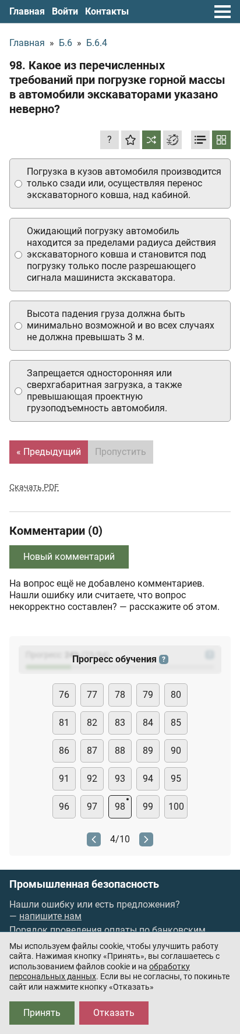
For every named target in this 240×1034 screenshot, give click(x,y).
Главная (27, 11)
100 (176, 806)
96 (64, 806)
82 (92, 722)
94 (148, 778)
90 (176, 750)
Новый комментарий (69, 556)
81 (64, 722)
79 (148, 694)
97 (92, 806)
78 (120, 694)
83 (120, 722)
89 (148, 750)
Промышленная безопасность (84, 884)
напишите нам (50, 916)
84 (148, 722)
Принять (42, 1012)
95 (176, 778)
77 (92, 694)
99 (148, 806)
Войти (65, 11)
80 (176, 694)
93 (120, 778)
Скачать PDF (34, 487)
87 (92, 750)
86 (64, 750)
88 (120, 750)
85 (176, 722)
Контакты (107, 11)
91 (64, 778)
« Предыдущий (48, 451)
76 (64, 694)
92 (92, 778)
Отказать (114, 1012)
